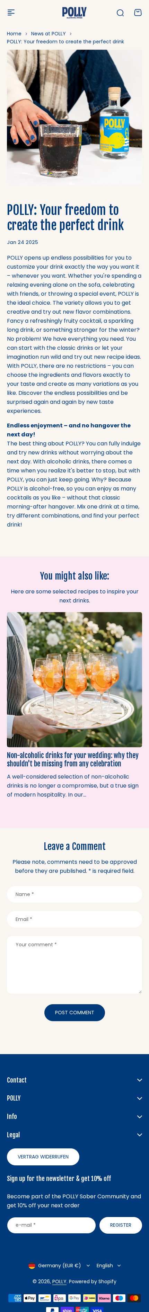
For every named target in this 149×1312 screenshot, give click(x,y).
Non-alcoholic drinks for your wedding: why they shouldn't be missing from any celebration (73, 759)
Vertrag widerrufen (43, 1156)
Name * (25, 894)
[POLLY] (74, 12)
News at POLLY (48, 33)
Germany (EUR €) (59, 1265)
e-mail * (26, 1225)
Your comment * (36, 944)
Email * (24, 919)
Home (14, 33)
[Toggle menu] (11, 12)
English (105, 1265)
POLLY (59, 1281)
